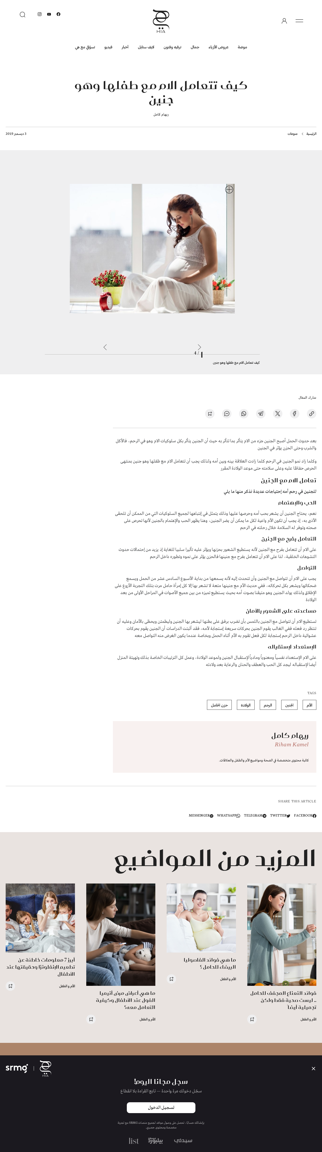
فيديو (108, 47)
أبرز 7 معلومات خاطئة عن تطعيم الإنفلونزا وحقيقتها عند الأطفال (40, 966)
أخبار (125, 47)
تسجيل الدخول (161, 1108)
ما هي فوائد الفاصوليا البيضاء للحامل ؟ (210, 963)
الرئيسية (311, 134)
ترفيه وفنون (172, 47)
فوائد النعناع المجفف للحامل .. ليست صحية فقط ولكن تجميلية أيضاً (283, 1000)
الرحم (268, 705)
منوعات (292, 134)
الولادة (246, 705)
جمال (195, 47)
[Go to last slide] (199, 347)
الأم (309, 705)
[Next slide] (105, 347)
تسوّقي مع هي (85, 47)
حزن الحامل (219, 705)
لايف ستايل (146, 47)
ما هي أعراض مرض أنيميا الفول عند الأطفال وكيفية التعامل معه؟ (125, 1000)
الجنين (289, 705)
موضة (242, 47)
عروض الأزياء (218, 47)
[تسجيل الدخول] (284, 21)
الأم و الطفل (308, 1019)
